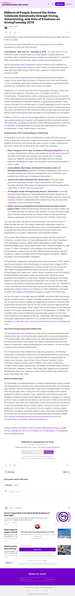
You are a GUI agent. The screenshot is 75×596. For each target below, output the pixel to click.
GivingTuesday (41, 55)
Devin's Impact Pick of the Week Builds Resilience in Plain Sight (27, 514)
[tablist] (12, 485)
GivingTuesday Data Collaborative (22, 65)
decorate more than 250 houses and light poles (27, 185)
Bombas (36, 316)
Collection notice (47, 587)
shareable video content (17, 197)
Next (65, 472)
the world (27, 60)
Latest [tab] (11, 508)
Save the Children (59, 321)
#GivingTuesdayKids (53, 150)
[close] (55, 524)
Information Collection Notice (37, 555)
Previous (11, 472)
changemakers (21, 153)
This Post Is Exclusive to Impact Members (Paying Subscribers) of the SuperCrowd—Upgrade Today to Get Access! (26, 519)
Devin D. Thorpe (13, 26)
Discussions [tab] (18, 508)
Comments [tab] (8, 485)
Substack (30, 594)
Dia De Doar (53, 191)
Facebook (23, 419)
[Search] (48, 4)
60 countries (9, 126)
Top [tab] (6, 508)
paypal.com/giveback (25, 292)
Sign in (69, 4)
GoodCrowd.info (17, 433)
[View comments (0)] (10, 32)
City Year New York (20, 321)
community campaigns (17, 123)
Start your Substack (34, 590)
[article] (37, 518)
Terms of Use (46, 554)
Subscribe (60, 4)
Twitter (31, 419)
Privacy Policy (51, 555)
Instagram (42, 419)
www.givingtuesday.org (18, 416)
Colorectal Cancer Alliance (40, 321)
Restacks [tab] (16, 485)
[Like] (6, 32)
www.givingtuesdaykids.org (43, 416)
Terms (41, 587)
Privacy (37, 587)
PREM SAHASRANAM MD (15, 555)
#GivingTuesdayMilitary (18, 171)
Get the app (45, 590)
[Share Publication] (52, 4)
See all (8, 563)
